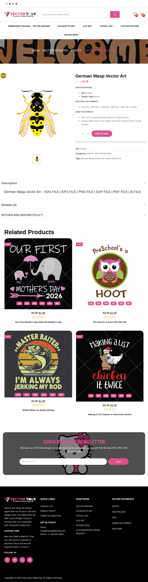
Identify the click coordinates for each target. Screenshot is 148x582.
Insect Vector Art (113, 158)
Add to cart (102, 133)
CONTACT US (46, 506)
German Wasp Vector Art (92, 158)
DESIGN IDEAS (83, 525)
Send (118, 461)
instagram (12, 3)
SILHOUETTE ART (84, 511)
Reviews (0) (8, 205)
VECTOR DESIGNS (55, 50)
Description (9, 183)
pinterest (15, 3)
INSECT (76, 50)
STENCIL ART (82, 515)
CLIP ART (80, 520)
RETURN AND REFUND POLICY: (22, 215)
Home (36, 50)
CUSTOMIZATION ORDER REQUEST (88, 532)
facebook (5, 3)
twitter (9, 3)
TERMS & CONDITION (50, 515)
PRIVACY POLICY (48, 511)
